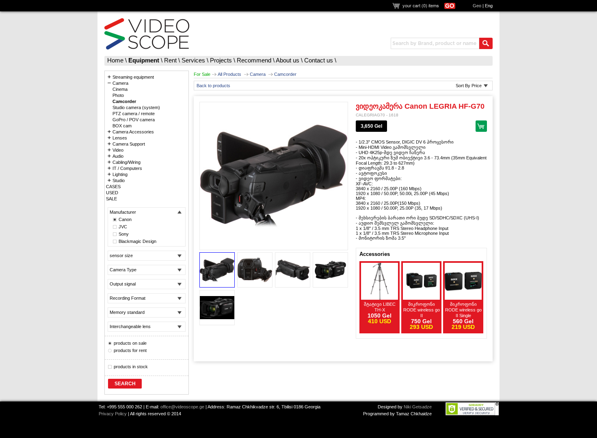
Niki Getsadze (418, 406)
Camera (258, 74)
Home (115, 60)
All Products (229, 74)
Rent (170, 60)
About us (287, 60)
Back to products (213, 85)
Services (193, 60)
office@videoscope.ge (182, 406)
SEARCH (125, 383)
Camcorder (285, 74)
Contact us (318, 60)
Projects (221, 60)
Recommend (254, 60)
